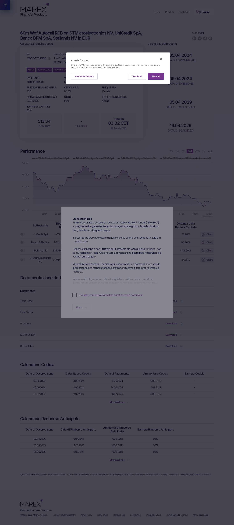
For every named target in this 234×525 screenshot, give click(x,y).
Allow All (156, 76)
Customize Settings (84, 76)
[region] (118, 68)
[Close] (161, 59)
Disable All (137, 76)
